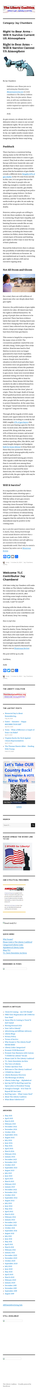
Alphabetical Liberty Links (13, 948)
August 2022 (9, 1201)
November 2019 (11, 1288)
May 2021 (8, 1242)
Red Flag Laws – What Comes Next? (19, 1094)
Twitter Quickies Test (13, 1067)
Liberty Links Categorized (15, 1047)
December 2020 (11, 1255)
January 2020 (10, 1283)
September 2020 (11, 1264)
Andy (7, 562)
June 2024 (8, 1143)
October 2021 (10, 1228)
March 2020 (9, 1277)
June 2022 (8, 1206)
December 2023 (11, 1159)
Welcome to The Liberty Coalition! (18, 1069)
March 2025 (9, 1121)
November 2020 (11, 1258)
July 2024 (8, 1140)
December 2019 (11, 1285)
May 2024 (8, 1146)
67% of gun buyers (21, 422)
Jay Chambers (28, 562)
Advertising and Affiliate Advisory (18, 1031)
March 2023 (9, 1181)
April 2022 (9, 1211)
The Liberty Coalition (9, 1384)
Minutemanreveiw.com (15, 92)
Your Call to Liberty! (12, 1028)
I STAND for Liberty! (12, 1072)
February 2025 (10, 1124)
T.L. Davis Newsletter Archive (16, 1061)
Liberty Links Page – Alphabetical (18, 1080)
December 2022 (11, 1190)
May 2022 (8, 1209)
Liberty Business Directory (15, 1075)
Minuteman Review (21, 648)
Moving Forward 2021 (13, 1026)
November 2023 (11, 1162)
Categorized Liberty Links (13, 945)
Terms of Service (11, 1039)
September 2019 (11, 1291)
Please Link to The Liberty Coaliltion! (17, 942)
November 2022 (11, 1192)
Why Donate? (8, 939)
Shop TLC (7, 950)
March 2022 (9, 1214)
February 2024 (10, 1154)
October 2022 (10, 1195)
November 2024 (11, 1129)
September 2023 (11, 1168)
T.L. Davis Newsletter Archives (15, 953)
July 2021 (8, 1236)
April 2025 (9, 1118)
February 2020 (10, 1280)
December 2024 (11, 1127)
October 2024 (10, 1132)
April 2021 (9, 1244)
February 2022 (10, 1217)
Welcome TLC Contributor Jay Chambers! (14, 576)
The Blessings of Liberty (14, 1078)
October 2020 (10, 1261)
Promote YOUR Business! (14, 1050)
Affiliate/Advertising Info (13, 1305)
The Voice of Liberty (13, 1064)
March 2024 (9, 1151)
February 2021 (10, 1250)
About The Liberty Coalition (16, 1097)
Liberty (5, 564)
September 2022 (11, 1198)
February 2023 (10, 1184)
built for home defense (12, 447)
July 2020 (8, 1266)
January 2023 (10, 1187)
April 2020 (9, 1274)
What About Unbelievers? (14, 1099)
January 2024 (10, 1157)
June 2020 (9, 1269)
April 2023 (9, 1179)
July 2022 (8, 1203)
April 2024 (9, 1148)
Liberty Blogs (10, 1034)
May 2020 (8, 1272)
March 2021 (9, 1247)
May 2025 (8, 1116)
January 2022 (10, 1220)
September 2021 (11, 1231)
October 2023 (10, 1165)
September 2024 (11, 1135)
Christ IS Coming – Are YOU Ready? (18, 1012)
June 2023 (8, 1176)
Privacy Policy (10, 1037)
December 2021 (11, 1222)
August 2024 (10, 1138)
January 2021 (10, 1253)
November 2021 (11, 1225)
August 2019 (9, 1294)
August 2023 (9, 1170)
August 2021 (9, 1233)
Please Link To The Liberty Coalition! (19, 1058)
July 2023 (8, 1173)
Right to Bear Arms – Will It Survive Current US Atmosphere (19, 35)
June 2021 (8, 1239)
